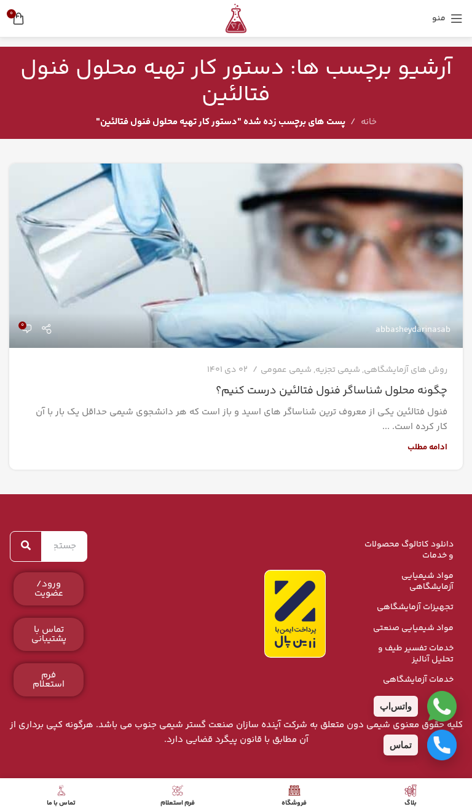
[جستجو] (25, 546)
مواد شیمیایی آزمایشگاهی (427, 581)
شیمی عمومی (286, 370)
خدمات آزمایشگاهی (418, 680)
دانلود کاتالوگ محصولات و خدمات (409, 550)
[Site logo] (236, 18)
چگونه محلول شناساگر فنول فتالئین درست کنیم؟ (331, 391)
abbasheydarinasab (413, 330)
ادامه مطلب (427, 447)
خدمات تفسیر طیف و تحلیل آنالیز (416, 654)
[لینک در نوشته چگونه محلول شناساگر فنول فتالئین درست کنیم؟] (236, 256)
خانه (369, 122)
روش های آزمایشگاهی (405, 370)
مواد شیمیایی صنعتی (413, 628)
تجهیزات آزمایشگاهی (415, 607)
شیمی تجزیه (337, 370)
